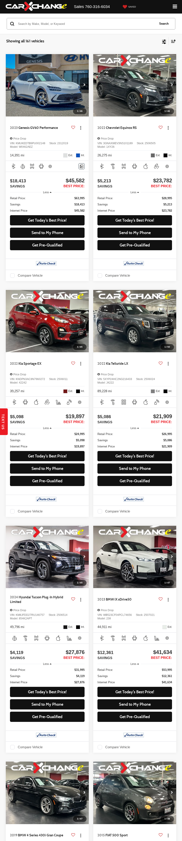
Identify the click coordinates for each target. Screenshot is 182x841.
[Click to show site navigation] (175, 7)
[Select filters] (164, 41)
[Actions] (81, 128)
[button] (84, 85)
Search (164, 23)
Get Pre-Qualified (47, 245)
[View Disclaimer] (50, 166)
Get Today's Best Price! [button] (47, 220)
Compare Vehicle (30, 275)
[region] (47, 204)
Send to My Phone (47, 232)
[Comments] (82, 166)
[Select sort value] (172, 41)
